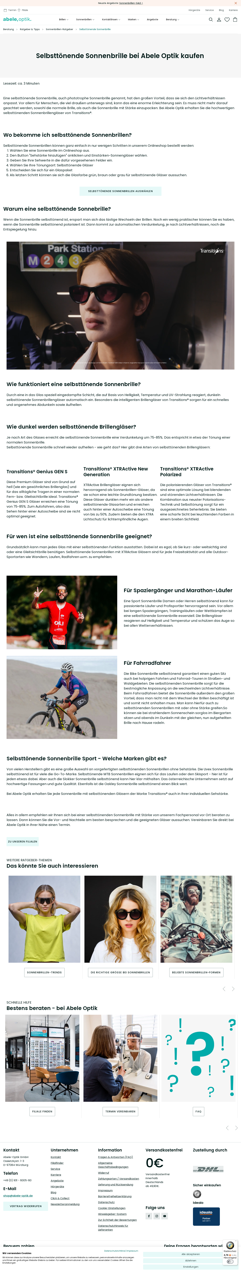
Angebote (152, 19)
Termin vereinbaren (120, 1111)
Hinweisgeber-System (112, 1214)
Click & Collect (60, 1198)
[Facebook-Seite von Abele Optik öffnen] (149, 1216)
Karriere (233, 10)
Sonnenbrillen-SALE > (131, 3)
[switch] (230, 1262)
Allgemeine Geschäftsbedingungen (113, 1165)
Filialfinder (57, 1163)
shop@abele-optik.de (18, 1196)
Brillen (62, 19)
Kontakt (56, 1157)
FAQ (198, 1111)
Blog (221, 10)
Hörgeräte (194, 10)
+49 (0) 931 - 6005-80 (17, 1180)
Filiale (25, 10)
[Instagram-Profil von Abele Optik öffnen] (156, 1216)
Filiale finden (42, 1111)
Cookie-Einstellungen (111, 1208)
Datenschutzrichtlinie (114, 1250)
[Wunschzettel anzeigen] (227, 19)
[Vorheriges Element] (220, 988)
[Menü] (236, 1242)
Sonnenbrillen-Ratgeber (59, 29)
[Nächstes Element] (229, 988)
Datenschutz (106, 1202)
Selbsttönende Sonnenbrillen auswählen (120, 191)
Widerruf (103, 1173)
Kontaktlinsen (110, 19)
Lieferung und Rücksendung (115, 1184)
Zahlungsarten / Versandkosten (118, 1179)
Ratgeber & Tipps (30, 29)
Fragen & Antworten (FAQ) (115, 1157)
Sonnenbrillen (84, 19)
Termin (12, 10)
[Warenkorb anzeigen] (234, 19)
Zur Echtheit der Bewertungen (117, 1220)
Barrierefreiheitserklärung (114, 1196)
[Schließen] (236, 3)
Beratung (171, 19)
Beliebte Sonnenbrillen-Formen (196, 972)
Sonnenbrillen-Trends (44, 972)
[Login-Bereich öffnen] (219, 19)
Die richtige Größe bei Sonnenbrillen (120, 972)
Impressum (105, 1190)
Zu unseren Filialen (22, 841)
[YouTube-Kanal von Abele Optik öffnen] (164, 1216)
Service (209, 10)
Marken (132, 19)
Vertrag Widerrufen (26, 1206)
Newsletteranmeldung (65, 1204)
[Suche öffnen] (211, 19)
